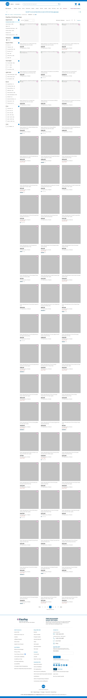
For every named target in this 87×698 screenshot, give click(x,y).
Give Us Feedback (38, 666)
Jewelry (37, 8)
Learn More (55, 674)
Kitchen (41, 8)
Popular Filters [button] (9, 42)
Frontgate (43, 692)
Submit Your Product (18, 644)
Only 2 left (22, 400)
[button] (68, 4)
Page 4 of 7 (68, 20)
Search (58, 3)
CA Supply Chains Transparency (21, 666)
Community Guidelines (19, 656)
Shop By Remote (37, 639)
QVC (31, 692)
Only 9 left (64, 488)
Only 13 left (22, 190)
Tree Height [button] (8, 60)
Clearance (65, 8)
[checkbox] (13, 45)
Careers (16, 636)
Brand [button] (7, 81)
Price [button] (7, 106)
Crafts (49, 8)
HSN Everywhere (37, 646)
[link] (79, 4)
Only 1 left (22, 572)
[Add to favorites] (37, 25)
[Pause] (80, 12)
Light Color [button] (8, 72)
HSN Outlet (36, 644)
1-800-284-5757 (60, 634)
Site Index (36, 648)
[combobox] (41, 4)
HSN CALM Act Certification (40, 671)
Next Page (74, 20)
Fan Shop (54, 8)
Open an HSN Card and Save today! (61, 671)
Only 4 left (22, 488)
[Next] (79, 12)
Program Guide (37, 636)
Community (36, 654)
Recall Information (38, 664)
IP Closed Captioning (18, 661)
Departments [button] (9, 19)
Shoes (19, 8)
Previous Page (72, 20)
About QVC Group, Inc (19, 634)
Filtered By (12, 37)
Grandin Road (53, 692)
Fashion (15, 8)
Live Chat (58, 641)
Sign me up (56, 657)
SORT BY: (23, 20)
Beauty (33, 8)
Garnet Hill (48, 692)
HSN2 (35, 641)
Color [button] (7, 124)
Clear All (16, 37)
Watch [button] (12, 4)
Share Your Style (37, 659)
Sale (61, 8)
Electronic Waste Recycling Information (23, 668)
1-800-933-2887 (60, 638)
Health (45, 8)
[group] (29, 47)
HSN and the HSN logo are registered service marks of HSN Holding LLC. (44, 694)
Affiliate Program (18, 639)
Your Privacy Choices (19, 654)
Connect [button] (17, 4)
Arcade (35, 656)
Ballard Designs (37, 692)
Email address (56, 650)
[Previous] (7, 12)
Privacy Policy (17, 651)
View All (79, 20)
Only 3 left (64, 161)
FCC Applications (37, 669)
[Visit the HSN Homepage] (8, 5)
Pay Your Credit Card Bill (58, 676)
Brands (35, 632)
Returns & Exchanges (18, 649)
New (58, 8)
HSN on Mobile (37, 634)
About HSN (16, 632)
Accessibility (17, 663)
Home (23, 8)
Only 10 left (64, 49)
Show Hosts (16, 641)
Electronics (28, 8)
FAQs (57, 643)
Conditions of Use (18, 659)
